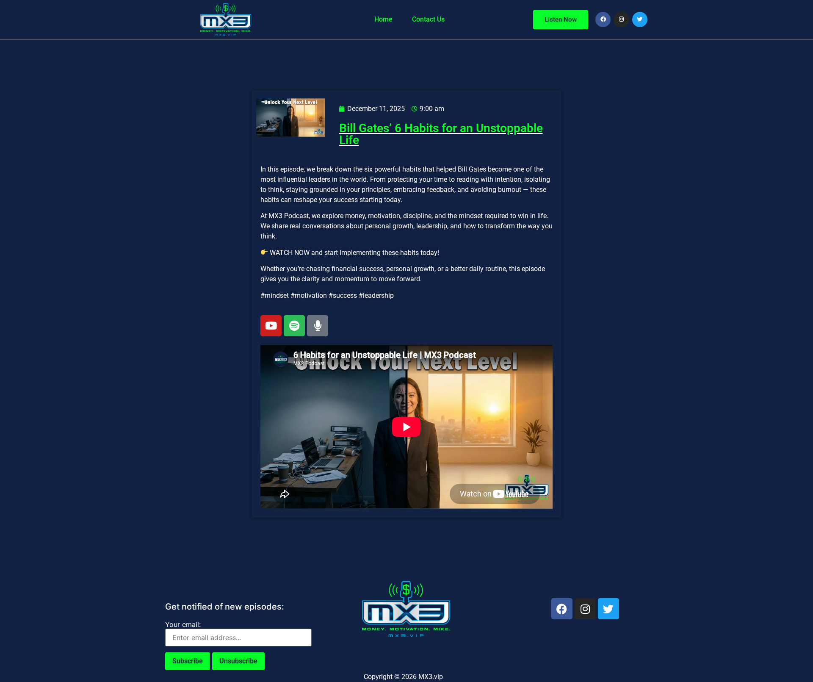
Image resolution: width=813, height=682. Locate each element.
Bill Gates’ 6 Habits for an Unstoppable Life (441, 134)
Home (383, 19)
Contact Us (428, 19)
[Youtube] (271, 325)
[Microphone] (317, 325)
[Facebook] (603, 19)
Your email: (183, 624)
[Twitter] (639, 19)
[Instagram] (621, 19)
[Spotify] (294, 325)
